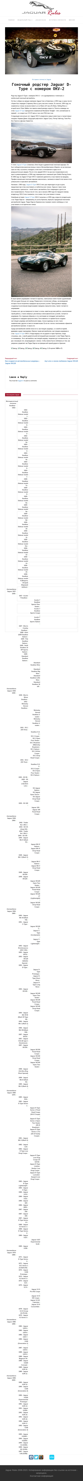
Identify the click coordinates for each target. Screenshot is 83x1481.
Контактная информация (41, 1476)
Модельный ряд (24, 20)
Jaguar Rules (40, 20)
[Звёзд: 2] (22, 348)
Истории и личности (57, 20)
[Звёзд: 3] (29, 348)
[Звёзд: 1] (15, 348)
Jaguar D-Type (20, 111)
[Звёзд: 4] (37, 348)
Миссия (72, 20)
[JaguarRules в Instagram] (41, 1457)
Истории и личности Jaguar (41, 79)
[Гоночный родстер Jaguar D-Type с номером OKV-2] (41, 50)
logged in (21, 380)
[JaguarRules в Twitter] (36, 1457)
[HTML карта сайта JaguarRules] (51, 1457)
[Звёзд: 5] (44, 348)
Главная (11, 20)
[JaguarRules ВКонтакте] (31, 1457)
